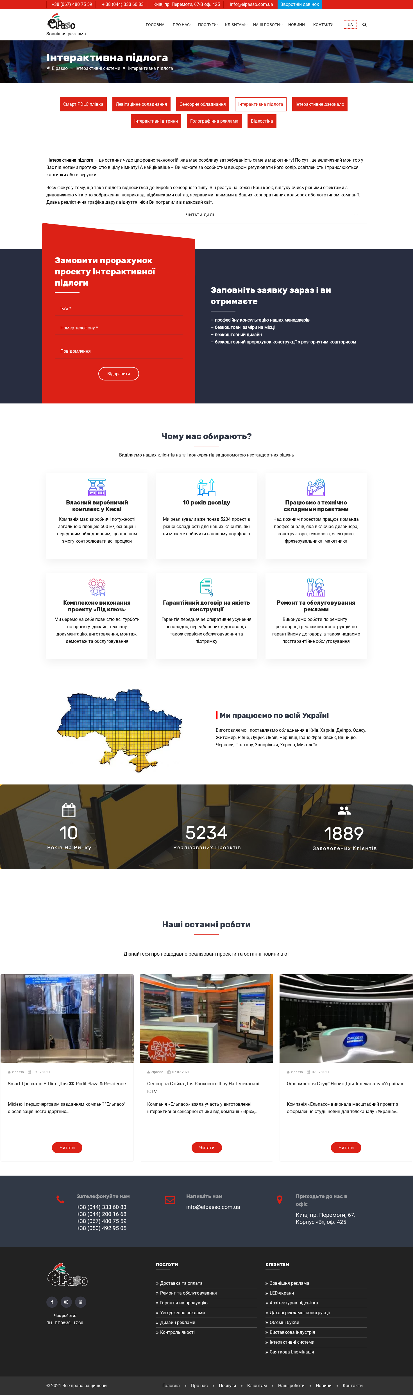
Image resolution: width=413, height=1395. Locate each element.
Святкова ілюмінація (292, 1352)
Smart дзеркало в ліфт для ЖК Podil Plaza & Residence (67, 1083)
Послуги (207, 24)
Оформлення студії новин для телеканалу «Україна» (345, 1083)
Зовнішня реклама (289, 1283)
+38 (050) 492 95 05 (101, 1228)
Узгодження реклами (182, 1312)
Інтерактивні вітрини (156, 121)
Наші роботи (266, 24)
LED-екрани (282, 1293)
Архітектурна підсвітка (294, 1302)
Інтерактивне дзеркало (320, 104)
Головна (155, 24)
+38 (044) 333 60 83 (101, 1207)
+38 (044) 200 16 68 (101, 1214)
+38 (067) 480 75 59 (72, 4)
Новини (296, 24)
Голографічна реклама (214, 121)
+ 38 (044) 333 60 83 (123, 4)
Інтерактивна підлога (260, 104)
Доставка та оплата (181, 1283)
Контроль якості (177, 1332)
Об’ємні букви (284, 1322)
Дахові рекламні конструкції (300, 1312)
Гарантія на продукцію (184, 1302)
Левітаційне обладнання (141, 104)
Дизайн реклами (177, 1322)
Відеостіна (262, 121)
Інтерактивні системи (292, 1342)
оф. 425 (212, 4)
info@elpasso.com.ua (251, 4)
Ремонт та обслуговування (188, 1293)
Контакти (323, 24)
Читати (67, 1147)
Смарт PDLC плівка (83, 104)
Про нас (181, 24)
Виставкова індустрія (292, 1332)
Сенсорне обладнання (203, 104)
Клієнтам (235, 24)
